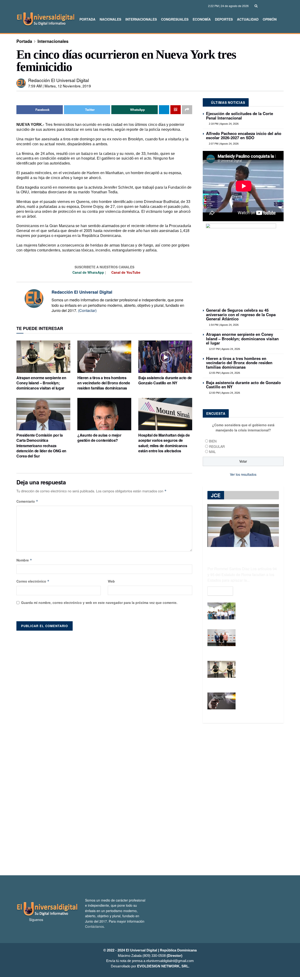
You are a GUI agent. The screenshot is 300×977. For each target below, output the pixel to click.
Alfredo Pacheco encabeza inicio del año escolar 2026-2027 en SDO (243, 135)
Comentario (27, 501)
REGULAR (217, 446)
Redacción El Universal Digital (58, 80)
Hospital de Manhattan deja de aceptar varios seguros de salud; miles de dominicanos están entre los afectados (164, 442)
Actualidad (248, 19)
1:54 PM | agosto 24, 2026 (223, 324)
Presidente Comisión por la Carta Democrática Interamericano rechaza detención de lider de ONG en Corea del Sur (41, 445)
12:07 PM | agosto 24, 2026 (224, 349)
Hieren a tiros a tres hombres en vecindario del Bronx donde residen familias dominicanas (103, 383)
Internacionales (141, 19)
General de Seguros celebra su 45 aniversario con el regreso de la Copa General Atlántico (241, 314)
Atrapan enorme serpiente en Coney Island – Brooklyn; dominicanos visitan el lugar (41, 383)
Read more (220, 591)
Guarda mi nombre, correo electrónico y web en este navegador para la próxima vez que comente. (99, 602)
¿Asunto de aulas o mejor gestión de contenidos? (99, 437)
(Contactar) (87, 310)
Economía (202, 19)
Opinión (270, 19)
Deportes (224, 19)
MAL (212, 451)
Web (111, 581)
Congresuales (174, 19)
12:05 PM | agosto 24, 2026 (224, 372)
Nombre (24, 560)
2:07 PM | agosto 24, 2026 (223, 143)
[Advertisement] (150, 799)
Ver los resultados (243, 474)
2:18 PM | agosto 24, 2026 (223, 123)
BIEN (213, 441)
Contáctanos (94, 926)
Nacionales (110, 19)
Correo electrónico (32, 581)
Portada (87, 19)
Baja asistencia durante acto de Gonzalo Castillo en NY (165, 380)
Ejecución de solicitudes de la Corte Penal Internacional (239, 115)
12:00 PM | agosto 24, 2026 (224, 392)
